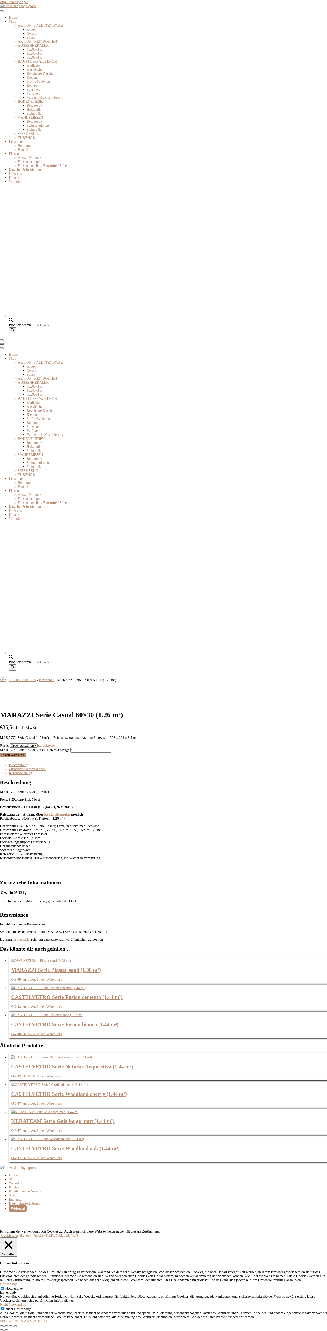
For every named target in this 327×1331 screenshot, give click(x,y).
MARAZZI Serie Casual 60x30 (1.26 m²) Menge (34, 750)
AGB (13, 1195)
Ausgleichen (35, 69)
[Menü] (2, 344)
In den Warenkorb (13, 755)
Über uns (15, 173)
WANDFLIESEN (30, 117)
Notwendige (14, 1288)
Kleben (32, 77)
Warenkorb (16, 181)
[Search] (12, 330)
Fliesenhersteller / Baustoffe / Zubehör (44, 165)
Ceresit (31, 33)
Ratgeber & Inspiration (25, 169)
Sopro (31, 37)
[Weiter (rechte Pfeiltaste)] (6, 1330)
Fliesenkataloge (29, 161)
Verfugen (33, 93)
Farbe (4, 745)
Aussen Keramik (29, 157)
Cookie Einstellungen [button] (16, 1235)
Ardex (31, 29)
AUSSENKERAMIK (33, 45)
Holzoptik (34, 109)
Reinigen (33, 85)
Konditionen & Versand (25, 1191)
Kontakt (14, 177)
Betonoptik (34, 105)
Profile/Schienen (38, 81)
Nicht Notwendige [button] (13, 1304)
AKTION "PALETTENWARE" (41, 25)
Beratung (24, 145)
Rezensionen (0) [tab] (20, 773)
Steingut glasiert (38, 125)
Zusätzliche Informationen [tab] (27, 769)
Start (3, 680)
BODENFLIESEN (31, 101)
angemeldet (22, 939)
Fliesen (14, 153)
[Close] (2, 340)
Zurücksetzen (47, 745)
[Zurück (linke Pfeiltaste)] (2, 1330)
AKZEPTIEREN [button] (46, 1235)
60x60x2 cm (35, 49)
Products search (20, 325)
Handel (23, 149)
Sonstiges (33, 89)
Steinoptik (34, 113)
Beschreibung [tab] (18, 765)
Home (13, 17)
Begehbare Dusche (40, 73)
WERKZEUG (28, 133)
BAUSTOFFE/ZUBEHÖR (37, 61)
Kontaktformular (57, 814)
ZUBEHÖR (26, 137)
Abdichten (34, 65)
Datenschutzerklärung (24, 1203)
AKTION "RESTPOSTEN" (38, 41)
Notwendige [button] (8, 1284)
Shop (12, 21)
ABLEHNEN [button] (68, 1235)
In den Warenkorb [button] (49, 979)
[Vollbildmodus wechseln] (6, 1326)
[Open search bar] (11, 321)
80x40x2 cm (35, 53)
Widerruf (18, 1208)
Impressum (16, 1199)
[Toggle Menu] (2, 11)
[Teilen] (10, 1326)
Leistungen (16, 141)
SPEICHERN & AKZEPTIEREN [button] (24, 1321)
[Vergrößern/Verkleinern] (2, 1326)
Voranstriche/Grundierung (45, 97)
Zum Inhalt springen (14, 2)
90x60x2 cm (35, 57)
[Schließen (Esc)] (15, 1326)
